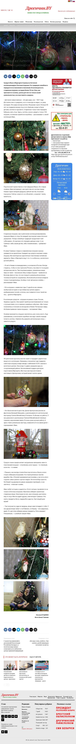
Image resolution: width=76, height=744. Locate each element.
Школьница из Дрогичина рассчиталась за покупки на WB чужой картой (25, 675)
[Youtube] (16, 716)
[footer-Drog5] (65, 722)
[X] (14, 76)
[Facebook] (10, 76)
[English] (71, 1)
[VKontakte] (12, 716)
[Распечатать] (35, 76)
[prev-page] (5, 685)
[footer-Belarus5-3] (65, 709)
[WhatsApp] (22, 76)
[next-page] (8, 685)
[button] (69, 18)
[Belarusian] (69, 1)
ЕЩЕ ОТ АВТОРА (35, 657)
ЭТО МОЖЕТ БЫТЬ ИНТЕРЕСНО (16, 657)
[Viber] (27, 76)
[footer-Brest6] (65, 715)
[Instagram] (6, 716)
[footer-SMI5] (65, 728)
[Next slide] (69, 194)
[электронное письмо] (31, 76)
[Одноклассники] (2, 719)
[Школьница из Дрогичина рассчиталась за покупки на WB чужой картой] (26, 665)
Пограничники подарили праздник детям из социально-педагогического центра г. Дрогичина (10, 675)
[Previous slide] (54, 194)
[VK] (5, 76)
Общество (12, 25)
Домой (6, 25)
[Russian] (74, 1)
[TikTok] (9, 716)
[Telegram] (18, 76)
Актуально (38, 669)
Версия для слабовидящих (66, 11)
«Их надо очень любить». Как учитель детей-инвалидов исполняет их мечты (39, 643)
